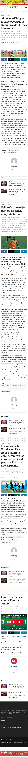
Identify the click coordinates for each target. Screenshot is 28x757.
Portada (3, 15)
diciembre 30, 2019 (14, 478)
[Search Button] (26, 7)
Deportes (8, 15)
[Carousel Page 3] (15, 491)
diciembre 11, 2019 (13, 42)
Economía (12, 12)
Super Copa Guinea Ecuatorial (9, 152)
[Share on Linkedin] (24, 59)
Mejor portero (20, 389)
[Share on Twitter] (11, 59)
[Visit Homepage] (13, 7)
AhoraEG (6, 742)
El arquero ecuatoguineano (9, 296)
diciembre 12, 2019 (14, 234)
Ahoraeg (5, 42)
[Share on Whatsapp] (17, 59)
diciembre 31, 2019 (13, 612)
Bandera (3, 725)
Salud (19, 12)
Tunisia (20, 652)
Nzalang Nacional (8, 286)
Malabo (3, 720)
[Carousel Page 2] (14, 55)
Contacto (3, 740)
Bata (2, 722)
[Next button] (23, 50)
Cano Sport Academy (13, 150)
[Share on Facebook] (4, 59)
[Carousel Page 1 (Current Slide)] (13, 55)
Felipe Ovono (12, 389)
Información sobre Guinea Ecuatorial (11, 727)
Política (3, 12)
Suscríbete (10, 740)
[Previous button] (4, 50)
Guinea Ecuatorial (13, 539)
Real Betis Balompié (6, 542)
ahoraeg (5, 612)
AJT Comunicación (19, 744)
